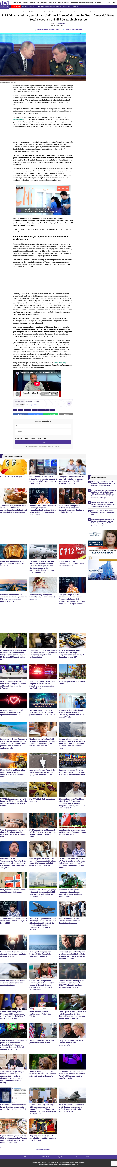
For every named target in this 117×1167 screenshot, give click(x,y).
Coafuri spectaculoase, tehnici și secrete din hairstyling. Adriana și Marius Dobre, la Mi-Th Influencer (13, 684)
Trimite (43, 442)
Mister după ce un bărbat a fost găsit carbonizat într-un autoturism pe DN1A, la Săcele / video (13, 773)
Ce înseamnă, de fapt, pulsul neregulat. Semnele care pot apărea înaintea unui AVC (11, 712)
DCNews (4, 5)
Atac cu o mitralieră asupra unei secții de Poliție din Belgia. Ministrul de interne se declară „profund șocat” (42, 684)
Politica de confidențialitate (31, 1157)
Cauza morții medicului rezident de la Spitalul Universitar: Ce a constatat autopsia (13, 982)
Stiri (29, 11)
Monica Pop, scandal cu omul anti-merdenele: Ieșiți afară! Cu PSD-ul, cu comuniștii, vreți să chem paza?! (103, 483)
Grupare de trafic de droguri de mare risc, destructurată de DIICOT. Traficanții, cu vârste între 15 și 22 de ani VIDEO (71, 983)
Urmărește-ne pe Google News (73, 29)
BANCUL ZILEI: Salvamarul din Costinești (42, 800)
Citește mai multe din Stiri (43, 1149)
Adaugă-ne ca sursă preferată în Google (48, 29)
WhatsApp (52, 414)
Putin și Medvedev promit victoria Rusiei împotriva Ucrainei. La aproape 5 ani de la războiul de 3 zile (71, 508)
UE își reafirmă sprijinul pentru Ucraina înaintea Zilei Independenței (71, 1042)
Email (67, 414)
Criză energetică (42, 3)
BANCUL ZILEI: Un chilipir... (11, 477)
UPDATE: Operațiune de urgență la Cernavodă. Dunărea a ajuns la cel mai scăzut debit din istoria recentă (13, 802)
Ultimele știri (17, 3)
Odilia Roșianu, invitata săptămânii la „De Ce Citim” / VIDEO (40, 1014)
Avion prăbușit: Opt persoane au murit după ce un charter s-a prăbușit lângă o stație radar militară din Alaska (71, 1108)
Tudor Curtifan (61, 23)
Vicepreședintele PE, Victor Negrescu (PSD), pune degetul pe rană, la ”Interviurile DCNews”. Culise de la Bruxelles (13, 1015)
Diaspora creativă (63, 3)
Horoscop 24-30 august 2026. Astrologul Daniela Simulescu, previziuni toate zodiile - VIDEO (42, 712)
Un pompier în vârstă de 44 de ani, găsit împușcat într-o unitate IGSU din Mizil (42, 1138)
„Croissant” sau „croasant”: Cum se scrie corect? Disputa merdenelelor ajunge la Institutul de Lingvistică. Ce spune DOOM (13, 508)
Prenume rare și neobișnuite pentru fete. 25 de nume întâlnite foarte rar (42, 596)
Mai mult (99, 3)
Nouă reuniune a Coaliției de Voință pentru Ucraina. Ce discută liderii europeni (70, 920)
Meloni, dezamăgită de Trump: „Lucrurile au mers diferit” (41, 1041)
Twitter (37, 414)
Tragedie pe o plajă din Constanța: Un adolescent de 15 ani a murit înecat (71, 563)
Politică (25, 3)
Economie (52, 3)
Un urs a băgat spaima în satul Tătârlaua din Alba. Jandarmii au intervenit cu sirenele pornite (42, 1073)
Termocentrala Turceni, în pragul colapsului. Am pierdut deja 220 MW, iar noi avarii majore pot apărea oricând (42, 893)
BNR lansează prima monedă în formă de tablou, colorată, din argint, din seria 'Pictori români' (13, 1107)
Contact (71, 1157)
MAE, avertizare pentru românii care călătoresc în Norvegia (13, 891)
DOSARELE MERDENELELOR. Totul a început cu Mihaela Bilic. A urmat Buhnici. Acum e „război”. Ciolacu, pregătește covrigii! (103, 522)
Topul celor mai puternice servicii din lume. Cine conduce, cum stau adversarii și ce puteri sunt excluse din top (43, 653)
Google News (33, 405)
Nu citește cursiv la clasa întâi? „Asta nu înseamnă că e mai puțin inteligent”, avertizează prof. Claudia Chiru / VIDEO (43, 742)
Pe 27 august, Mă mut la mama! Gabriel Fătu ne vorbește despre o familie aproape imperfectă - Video (42, 833)
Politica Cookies (46, 1157)
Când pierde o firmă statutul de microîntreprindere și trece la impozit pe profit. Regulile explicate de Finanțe (71, 480)
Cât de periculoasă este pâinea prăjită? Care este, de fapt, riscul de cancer (13, 563)
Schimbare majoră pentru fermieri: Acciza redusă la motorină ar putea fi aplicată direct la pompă (70, 893)
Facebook (21, 414)
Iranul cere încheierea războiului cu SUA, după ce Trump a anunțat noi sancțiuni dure (72, 832)
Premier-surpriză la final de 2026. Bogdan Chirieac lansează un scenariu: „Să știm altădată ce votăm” (103, 504)
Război (32, 3)
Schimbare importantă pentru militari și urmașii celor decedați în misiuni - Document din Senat (72, 772)
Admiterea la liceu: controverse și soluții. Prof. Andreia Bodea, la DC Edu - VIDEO (13, 920)
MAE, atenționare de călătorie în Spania (72, 682)
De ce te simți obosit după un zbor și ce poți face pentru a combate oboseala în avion (13, 954)
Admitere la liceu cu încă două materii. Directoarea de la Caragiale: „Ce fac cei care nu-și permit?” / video (71, 713)
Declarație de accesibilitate (83, 1157)
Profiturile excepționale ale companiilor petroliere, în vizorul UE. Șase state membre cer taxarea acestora (13, 597)
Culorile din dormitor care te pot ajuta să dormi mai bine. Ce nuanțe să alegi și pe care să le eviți (13, 833)
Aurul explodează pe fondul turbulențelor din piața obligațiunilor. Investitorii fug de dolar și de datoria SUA (72, 653)
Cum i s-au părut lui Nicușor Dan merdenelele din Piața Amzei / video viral (43, 6)
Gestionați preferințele (60, 1157)
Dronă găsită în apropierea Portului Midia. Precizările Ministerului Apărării (40, 954)
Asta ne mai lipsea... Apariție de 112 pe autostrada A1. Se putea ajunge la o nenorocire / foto (42, 772)
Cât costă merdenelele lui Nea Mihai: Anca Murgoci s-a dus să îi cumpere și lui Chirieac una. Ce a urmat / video (43, 480)
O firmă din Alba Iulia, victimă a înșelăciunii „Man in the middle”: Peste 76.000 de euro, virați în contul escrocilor (72, 1074)
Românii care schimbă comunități (82, 3)
